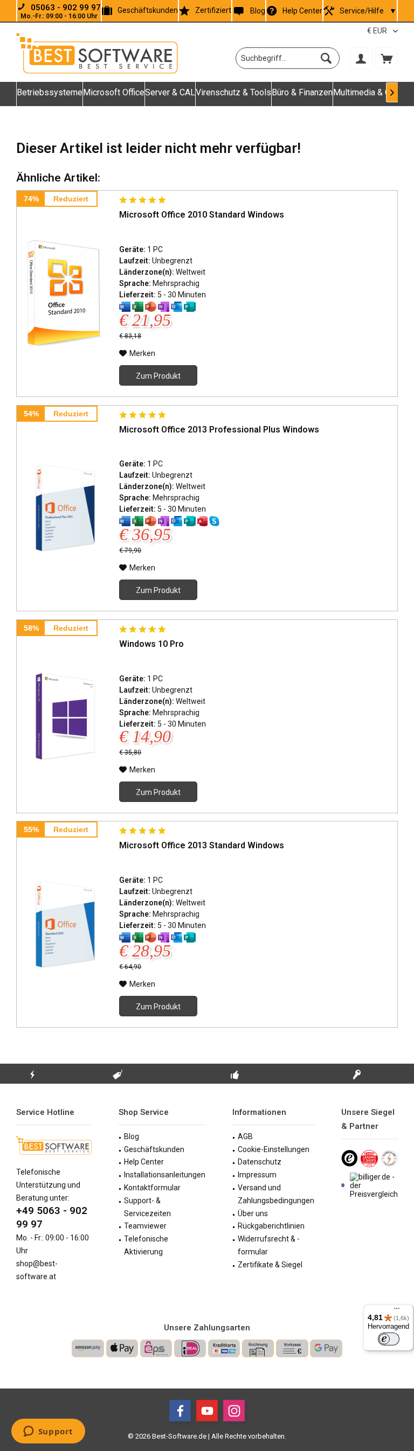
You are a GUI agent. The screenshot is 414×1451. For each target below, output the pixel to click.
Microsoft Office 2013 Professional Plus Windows (219, 429)
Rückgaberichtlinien (271, 1226)
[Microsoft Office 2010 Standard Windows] (65, 293)
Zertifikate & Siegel (270, 1264)
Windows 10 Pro (151, 644)
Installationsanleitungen (164, 1174)
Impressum (257, 1174)
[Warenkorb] (386, 58)
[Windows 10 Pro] (65, 716)
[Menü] (396, 1310)
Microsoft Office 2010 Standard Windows (201, 215)
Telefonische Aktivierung (146, 1245)
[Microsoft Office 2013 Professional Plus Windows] (65, 508)
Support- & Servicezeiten (147, 1207)
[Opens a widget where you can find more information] (48, 1432)
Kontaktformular (152, 1187)
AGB (245, 1136)
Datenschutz (259, 1161)
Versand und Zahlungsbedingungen (276, 1194)
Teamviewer (145, 1226)
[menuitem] (386, 58)
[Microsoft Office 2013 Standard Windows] (65, 924)
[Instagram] (234, 1410)
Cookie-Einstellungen (273, 1149)
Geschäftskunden (148, 10)
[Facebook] (180, 1410)
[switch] (388, 1339)
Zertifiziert (213, 10)
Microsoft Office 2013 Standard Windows (201, 845)
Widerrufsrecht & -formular (269, 1245)
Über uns (253, 1213)
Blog (257, 10)
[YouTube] (207, 1410)
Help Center (302, 10)
